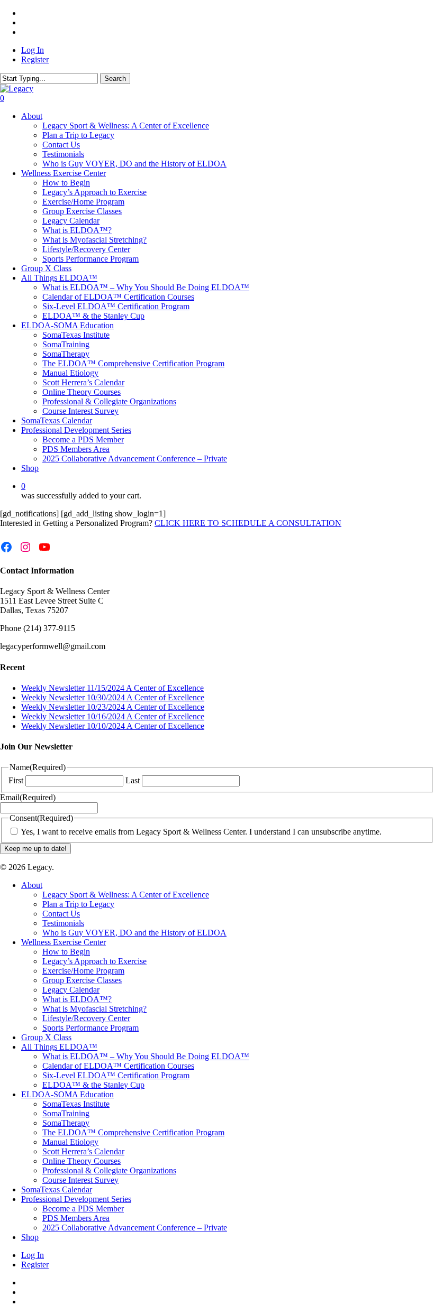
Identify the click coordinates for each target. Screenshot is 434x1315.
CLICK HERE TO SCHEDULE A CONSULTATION (248, 522)
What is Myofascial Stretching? (94, 1008)
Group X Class (46, 1037)
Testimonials (63, 923)
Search (115, 78)
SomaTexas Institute (76, 1103)
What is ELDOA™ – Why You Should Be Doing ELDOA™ (145, 1056)
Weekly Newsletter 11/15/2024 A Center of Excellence (112, 687)
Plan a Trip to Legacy (78, 904)
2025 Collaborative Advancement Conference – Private (134, 1227)
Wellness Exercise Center (63, 942)
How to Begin (66, 951)
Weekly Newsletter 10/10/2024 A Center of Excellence (112, 725)
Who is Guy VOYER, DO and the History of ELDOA (134, 932)
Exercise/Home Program (83, 970)
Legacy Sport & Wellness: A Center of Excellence (125, 894)
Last (132, 780)
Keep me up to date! (35, 849)
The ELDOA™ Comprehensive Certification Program (133, 1132)
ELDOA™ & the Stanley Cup (93, 1084)
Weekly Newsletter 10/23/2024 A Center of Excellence (112, 706)
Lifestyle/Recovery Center (86, 1018)
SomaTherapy (65, 1122)
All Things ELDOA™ (59, 1046)
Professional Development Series (76, 1198)
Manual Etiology (70, 1141)
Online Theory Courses (81, 1160)
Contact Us (61, 913)
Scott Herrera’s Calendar (83, 1151)
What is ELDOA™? (77, 999)
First (15, 780)
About (31, 885)
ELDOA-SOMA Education (67, 1094)
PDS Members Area (76, 1218)
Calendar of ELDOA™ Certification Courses (118, 1065)
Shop (30, 1237)
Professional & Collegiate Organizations (109, 1170)
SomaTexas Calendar (56, 1189)
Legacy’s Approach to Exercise (94, 961)
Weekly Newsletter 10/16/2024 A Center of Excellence (112, 716)
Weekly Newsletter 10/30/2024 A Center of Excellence (112, 697)
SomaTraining (65, 1113)
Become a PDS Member (83, 1208)
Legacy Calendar (71, 989)
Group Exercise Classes (82, 980)
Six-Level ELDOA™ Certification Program (115, 1075)
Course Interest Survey (80, 1179)
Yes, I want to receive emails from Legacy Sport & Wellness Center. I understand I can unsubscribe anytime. (201, 831)
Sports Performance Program (90, 1027)
